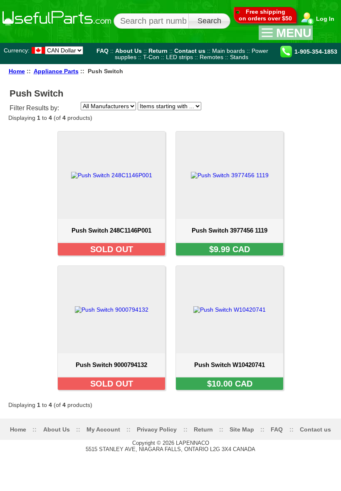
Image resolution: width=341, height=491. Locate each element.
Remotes (211, 57)
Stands (239, 57)
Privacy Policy (157, 429)
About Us (128, 50)
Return (158, 50)
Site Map (242, 429)
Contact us (189, 50)
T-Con (151, 57)
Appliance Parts (56, 71)
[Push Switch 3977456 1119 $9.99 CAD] (229, 258)
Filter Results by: (34, 108)
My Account (103, 429)
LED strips (179, 57)
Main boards (228, 50)
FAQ (102, 50)
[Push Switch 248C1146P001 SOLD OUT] (111, 258)
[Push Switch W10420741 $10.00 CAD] (229, 392)
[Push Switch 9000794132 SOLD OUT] (111, 392)
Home (17, 71)
